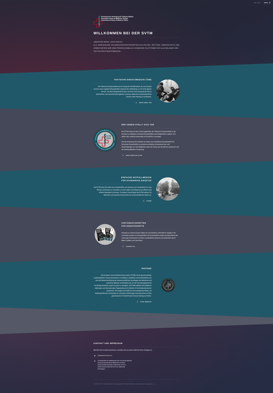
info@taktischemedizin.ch (105, 355)
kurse (149, 201)
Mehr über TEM (145, 102)
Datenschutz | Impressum (144, 384)
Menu (266, 2)
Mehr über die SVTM (134, 155)
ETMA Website (146, 301)
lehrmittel (130, 246)
